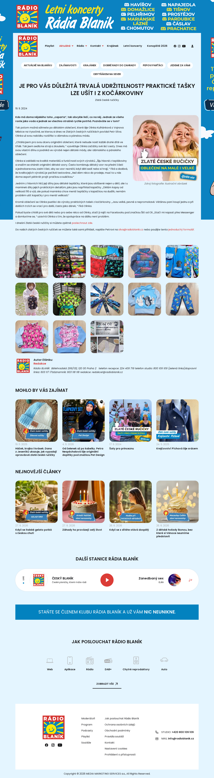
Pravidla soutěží (114, 736)
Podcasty (87, 730)
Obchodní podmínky (117, 730)
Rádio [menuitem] (80, 46)
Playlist (85, 736)
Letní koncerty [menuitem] (132, 46)
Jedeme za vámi (180, 65)
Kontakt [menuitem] (95, 46)
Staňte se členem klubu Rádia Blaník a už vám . (107, 612)
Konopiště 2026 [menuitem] (157, 46)
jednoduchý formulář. (181, 229)
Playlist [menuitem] (49, 46)
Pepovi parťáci (153, 65)
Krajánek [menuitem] (112, 46)
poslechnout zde (82, 223)
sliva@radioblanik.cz (130, 229)
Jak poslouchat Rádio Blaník (122, 718)
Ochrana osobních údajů (120, 724)
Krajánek (89, 65)
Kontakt (110, 742)
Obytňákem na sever (107, 74)
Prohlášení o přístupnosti (120, 754)
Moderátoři (88, 718)
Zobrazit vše (105, 684)
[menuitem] (192, 46)
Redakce (40, 363)
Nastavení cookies (116, 748)
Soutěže (86, 742)
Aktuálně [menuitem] (64, 46)
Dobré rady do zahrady (119, 65)
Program (86, 724)
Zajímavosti (67, 65)
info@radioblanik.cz (181, 738)
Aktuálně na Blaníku (38, 65)
